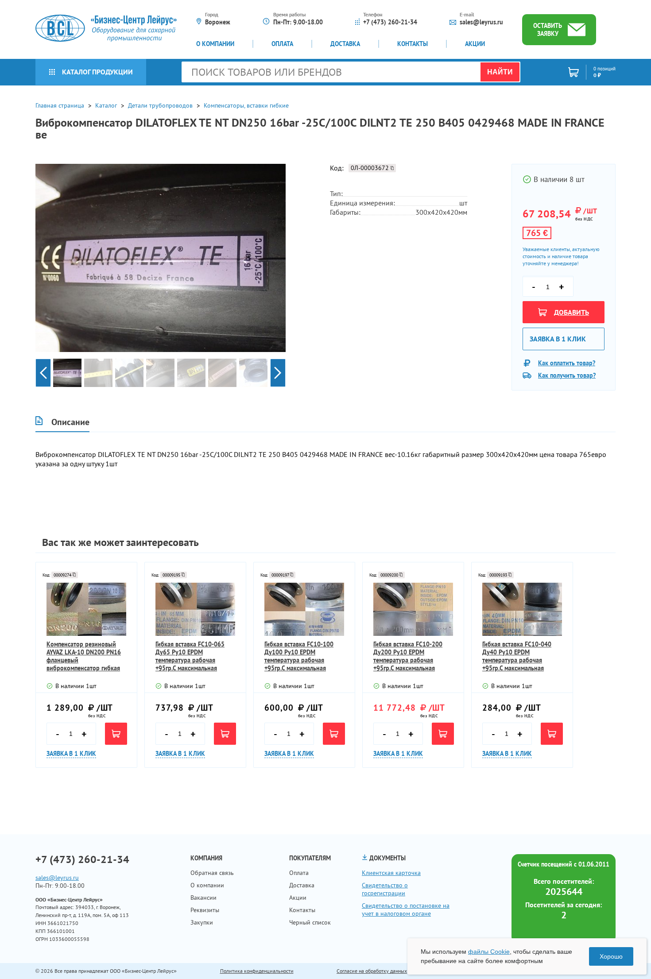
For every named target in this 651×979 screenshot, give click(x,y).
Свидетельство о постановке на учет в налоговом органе (406, 909)
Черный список (310, 922)
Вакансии (203, 898)
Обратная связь (212, 873)
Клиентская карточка (391, 873)
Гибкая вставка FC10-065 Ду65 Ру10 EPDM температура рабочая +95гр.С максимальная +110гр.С (190, 656)
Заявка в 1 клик (558, 338)
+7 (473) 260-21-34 (390, 22)
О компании (215, 44)
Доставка (345, 44)
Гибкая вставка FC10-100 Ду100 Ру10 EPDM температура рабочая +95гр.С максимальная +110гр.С (298, 656)
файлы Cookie (489, 951)
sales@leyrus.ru (481, 22)
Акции (475, 44)
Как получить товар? (567, 375)
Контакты (412, 44)
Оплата (282, 44)
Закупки (201, 922)
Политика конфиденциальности (257, 970)
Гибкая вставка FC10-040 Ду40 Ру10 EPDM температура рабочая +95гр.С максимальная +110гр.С (516, 656)
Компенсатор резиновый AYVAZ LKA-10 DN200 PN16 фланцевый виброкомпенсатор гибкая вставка (83, 656)
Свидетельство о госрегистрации (385, 889)
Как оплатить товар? (566, 363)
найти (500, 72)
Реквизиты (204, 910)
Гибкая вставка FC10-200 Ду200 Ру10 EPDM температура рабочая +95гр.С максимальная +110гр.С (407, 656)
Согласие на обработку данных (372, 970)
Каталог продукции (97, 71)
